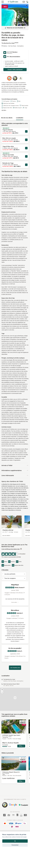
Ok (15, 841)
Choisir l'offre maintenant (15, 69)
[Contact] (23, 2)
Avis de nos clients (6, 117)
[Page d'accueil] (13, 2)
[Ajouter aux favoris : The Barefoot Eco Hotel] (26, 5)
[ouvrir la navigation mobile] (2, 2)
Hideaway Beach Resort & (10, 773)
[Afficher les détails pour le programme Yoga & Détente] (26, 131)
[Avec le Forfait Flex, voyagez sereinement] (24, 27)
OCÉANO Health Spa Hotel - (11, 736)
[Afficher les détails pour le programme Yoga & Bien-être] (26, 148)
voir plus (4, 110)
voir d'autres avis (15, 667)
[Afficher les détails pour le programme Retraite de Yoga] (26, 165)
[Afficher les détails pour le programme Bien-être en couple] (26, 140)
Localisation (19, 117)
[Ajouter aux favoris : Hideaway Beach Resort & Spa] (3, 758)
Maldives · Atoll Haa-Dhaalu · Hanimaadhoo (13, 46)
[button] (15, 698)
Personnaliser (15, 845)
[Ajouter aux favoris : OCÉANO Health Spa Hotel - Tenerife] (3, 721)
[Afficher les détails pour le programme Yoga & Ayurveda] (26, 156)
